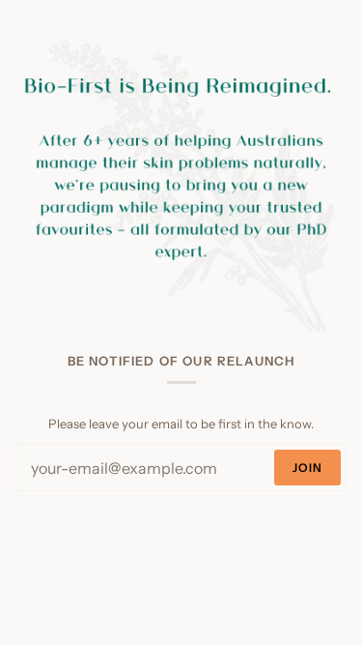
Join (307, 467)
